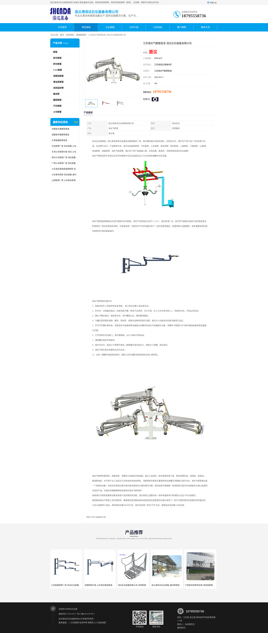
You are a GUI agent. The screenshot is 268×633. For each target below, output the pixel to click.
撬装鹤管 (57, 100)
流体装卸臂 (58, 88)
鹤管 (55, 52)
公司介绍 (133, 27)
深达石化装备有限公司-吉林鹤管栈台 (134, 585)
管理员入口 (92, 623)
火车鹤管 (57, 112)
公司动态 (157, 27)
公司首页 (62, 27)
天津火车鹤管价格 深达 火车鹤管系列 (65, 152)
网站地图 (102, 623)
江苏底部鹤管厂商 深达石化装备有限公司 (69, 585)
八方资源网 (74, 623)
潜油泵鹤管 (81, 35)
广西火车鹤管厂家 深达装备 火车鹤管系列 (65, 163)
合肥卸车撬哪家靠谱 (60, 129)
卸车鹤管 (57, 64)
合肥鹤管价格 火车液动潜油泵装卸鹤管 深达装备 (105, 585)
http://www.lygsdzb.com (96, 517)
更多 (76, 122)
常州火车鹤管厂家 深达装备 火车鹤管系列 (65, 157)
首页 (62, 35)
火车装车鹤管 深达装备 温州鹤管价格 (65, 175)
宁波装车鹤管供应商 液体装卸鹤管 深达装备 (204, 585)
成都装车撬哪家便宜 (60, 135)
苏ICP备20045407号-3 (86, 614)
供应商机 (86, 27)
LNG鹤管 (57, 70)
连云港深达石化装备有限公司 (70, 619)
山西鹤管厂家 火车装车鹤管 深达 (65, 180)
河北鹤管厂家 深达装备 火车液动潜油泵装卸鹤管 (65, 146)
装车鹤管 (57, 58)
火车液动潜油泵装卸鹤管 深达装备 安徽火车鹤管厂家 (65, 169)
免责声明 (83, 623)
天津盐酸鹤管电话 (59, 140)
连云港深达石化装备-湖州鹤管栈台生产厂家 (170, 585)
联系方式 (205, 27)
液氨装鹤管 (58, 76)
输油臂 (56, 94)
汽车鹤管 (57, 106)
